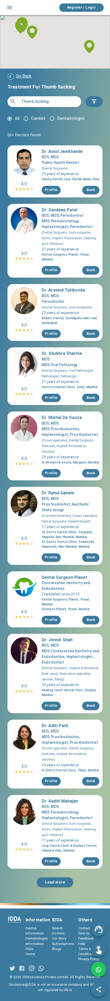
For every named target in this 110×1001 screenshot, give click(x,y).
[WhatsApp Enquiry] (98, 969)
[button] (32, 32)
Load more (55, 882)
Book (91, 190)
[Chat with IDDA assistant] (98, 929)
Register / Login (81, 7)
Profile (51, 190)
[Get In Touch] (98, 949)
